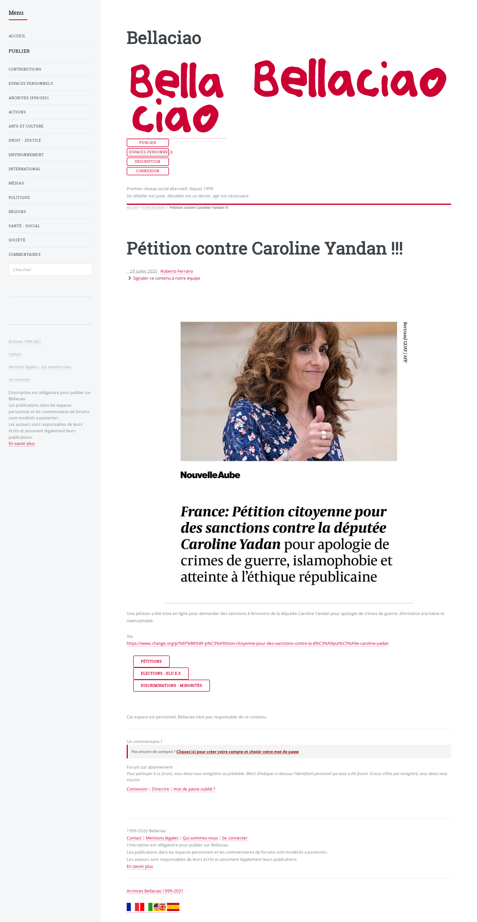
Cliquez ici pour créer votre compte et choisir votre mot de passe (237, 751)
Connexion (147, 171)
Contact (134, 838)
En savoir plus (140, 866)
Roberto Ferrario (176, 271)
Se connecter (234, 838)
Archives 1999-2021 (25, 341)
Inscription (147, 161)
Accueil (133, 207)
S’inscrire (160, 789)
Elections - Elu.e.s (161, 673)
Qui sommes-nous (200, 838)
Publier (147, 142)
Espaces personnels (149, 152)
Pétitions (151, 661)
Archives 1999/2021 (29, 97)
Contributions (154, 207)
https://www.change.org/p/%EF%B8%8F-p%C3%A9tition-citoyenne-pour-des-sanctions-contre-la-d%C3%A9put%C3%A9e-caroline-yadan (258, 643)
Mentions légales (162, 838)
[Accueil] (176, 135)
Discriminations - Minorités (171, 685)
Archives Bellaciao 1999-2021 (155, 891)
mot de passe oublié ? (194, 789)
